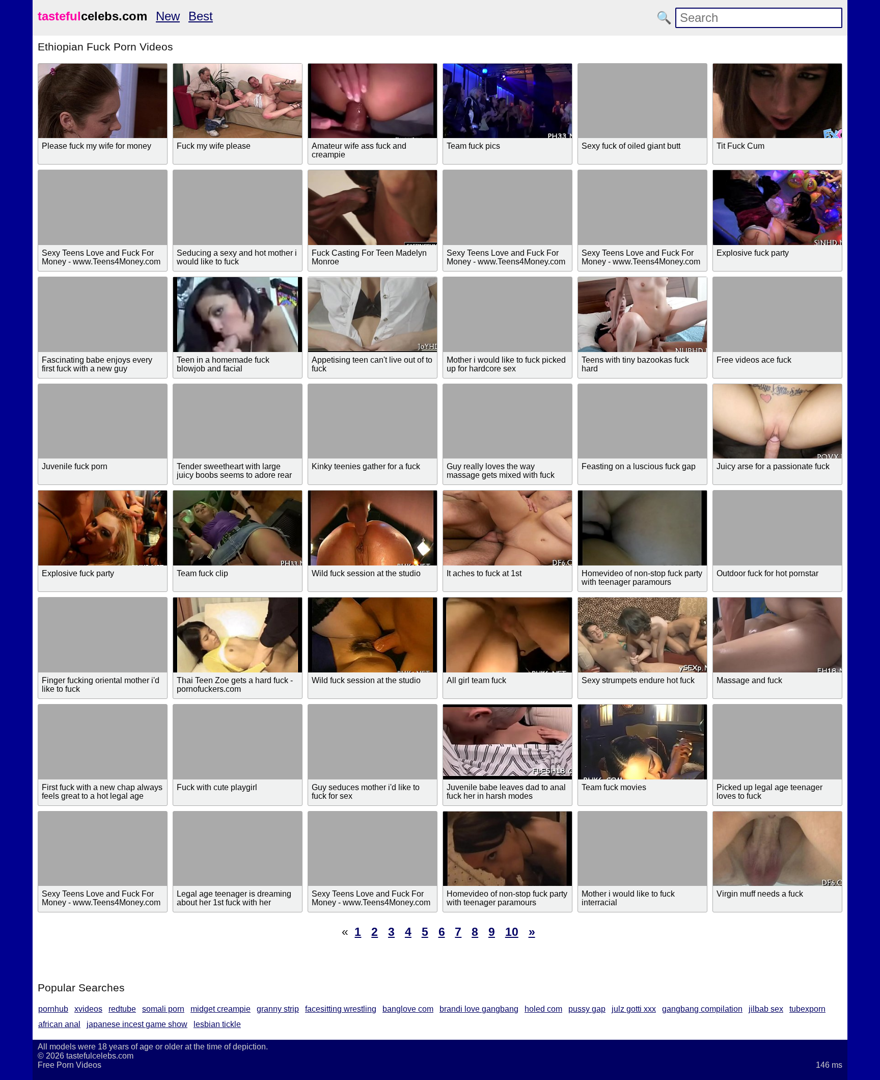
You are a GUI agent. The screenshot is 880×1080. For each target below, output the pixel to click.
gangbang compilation (702, 1009)
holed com (543, 1009)
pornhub (53, 1009)
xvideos (88, 1009)
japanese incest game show (137, 1024)
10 (511, 931)
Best (200, 16)
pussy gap (587, 1009)
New (168, 16)
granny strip (278, 1009)
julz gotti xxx (634, 1009)
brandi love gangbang (478, 1009)
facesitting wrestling (340, 1009)
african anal (59, 1024)
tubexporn (807, 1009)
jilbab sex (766, 1009)
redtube (122, 1009)
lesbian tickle (217, 1024)
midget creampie (220, 1009)
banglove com (407, 1009)
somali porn (163, 1009)
